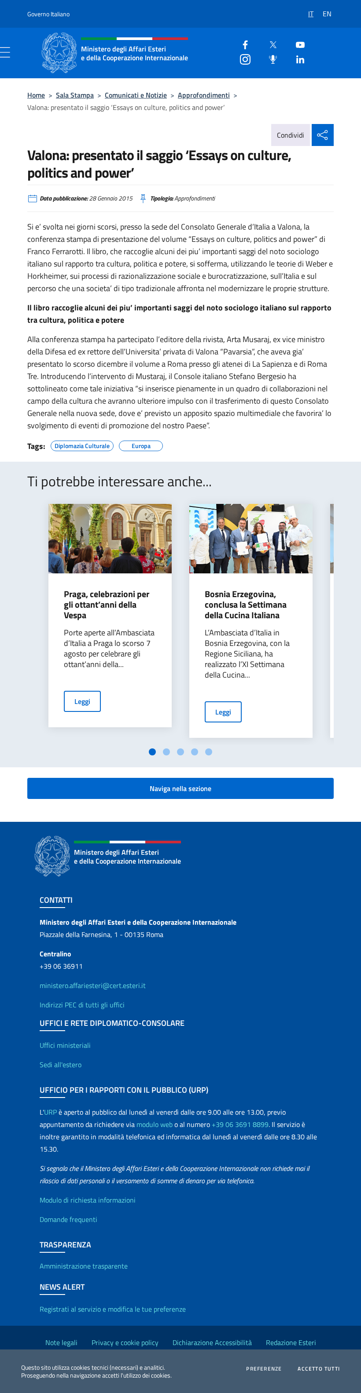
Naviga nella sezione (180, 788)
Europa (141, 444)
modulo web (154, 1124)
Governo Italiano (48, 13)
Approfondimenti (204, 95)
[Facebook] (241, 44)
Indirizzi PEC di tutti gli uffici (82, 1004)
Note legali (61, 1342)
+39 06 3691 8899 (240, 1124)
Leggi (82, 701)
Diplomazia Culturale (82, 444)
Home (36, 95)
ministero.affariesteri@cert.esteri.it (93, 985)
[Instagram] (241, 58)
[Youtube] (297, 44)
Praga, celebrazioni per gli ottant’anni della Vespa (106, 604)
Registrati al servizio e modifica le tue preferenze (113, 1309)
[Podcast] (269, 58)
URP (50, 1112)
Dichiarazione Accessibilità (212, 1342)
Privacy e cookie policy (125, 1342)
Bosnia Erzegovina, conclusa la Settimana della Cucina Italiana (246, 604)
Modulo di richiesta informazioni (88, 1200)
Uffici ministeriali (65, 1045)
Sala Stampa (75, 95)
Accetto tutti (319, 1368)
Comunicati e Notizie (136, 95)
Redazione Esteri (291, 1342)
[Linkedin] (297, 58)
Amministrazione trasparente (84, 1266)
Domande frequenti (68, 1219)
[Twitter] (269, 44)
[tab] (152, 751)
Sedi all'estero (60, 1064)
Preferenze (264, 1368)
